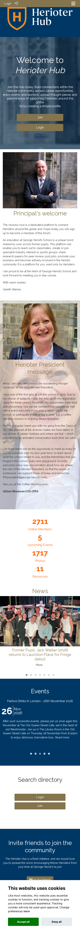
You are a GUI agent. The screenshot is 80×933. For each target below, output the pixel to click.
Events (40, 691)
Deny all (57, 921)
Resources (40, 576)
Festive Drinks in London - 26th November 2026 (40, 701)
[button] (26, 675)
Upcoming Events (40, 545)
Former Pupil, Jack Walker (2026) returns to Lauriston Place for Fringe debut (40, 654)
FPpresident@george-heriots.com (25, 477)
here (27, 911)
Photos (40, 561)
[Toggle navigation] (73, 3)
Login (7, 3)
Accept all (23, 921)
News (40, 590)
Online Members (40, 529)
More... (40, 664)
